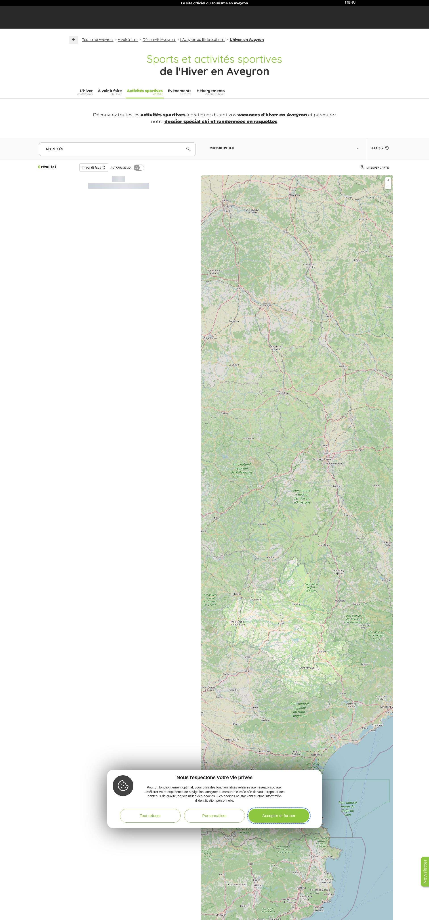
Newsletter (425, 871)
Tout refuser (150, 815)
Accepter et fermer (278, 815)
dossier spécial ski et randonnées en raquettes (220, 121)
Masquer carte (377, 167)
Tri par (91, 167)
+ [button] (388, 180)
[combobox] (285, 148)
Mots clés (54, 149)
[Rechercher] (188, 149)
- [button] (388, 186)
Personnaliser (214, 815)
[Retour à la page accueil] (73, 40)
